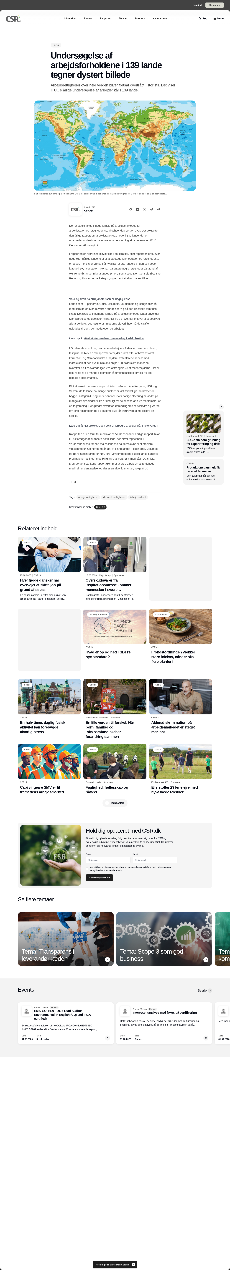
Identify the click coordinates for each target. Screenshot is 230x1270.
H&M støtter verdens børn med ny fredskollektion (114, 338)
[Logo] (13, 18)
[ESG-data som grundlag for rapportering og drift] (203, 434)
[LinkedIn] (137, 209)
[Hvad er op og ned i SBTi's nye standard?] (114, 634)
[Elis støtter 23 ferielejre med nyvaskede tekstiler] (180, 769)
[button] (221, 406)
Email (135, 854)
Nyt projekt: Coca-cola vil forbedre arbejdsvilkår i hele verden (121, 425)
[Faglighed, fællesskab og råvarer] (114, 769)
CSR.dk (88, 210)
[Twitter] (145, 209)
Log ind (198, 5)
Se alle (202, 990)
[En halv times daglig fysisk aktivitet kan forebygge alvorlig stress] (49, 706)
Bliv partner (215, 5)
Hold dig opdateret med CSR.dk (113, 1264)
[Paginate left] (20, 939)
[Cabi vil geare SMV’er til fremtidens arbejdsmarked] (49, 769)
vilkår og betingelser (153, 867)
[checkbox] (87, 868)
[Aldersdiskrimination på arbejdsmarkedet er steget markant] (180, 706)
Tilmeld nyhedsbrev (99, 877)
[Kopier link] (158, 209)
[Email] (151, 209)
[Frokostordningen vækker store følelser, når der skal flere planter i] (180, 636)
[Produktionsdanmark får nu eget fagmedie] (203, 472)
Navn (88, 854)
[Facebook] (131, 209)
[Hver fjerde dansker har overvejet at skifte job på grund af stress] (49, 569)
